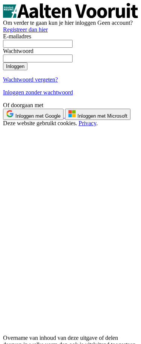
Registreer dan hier (25, 29)
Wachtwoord (18, 51)
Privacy (87, 123)
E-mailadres (17, 36)
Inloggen (15, 66)
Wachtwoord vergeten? (30, 79)
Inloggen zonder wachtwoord (38, 92)
